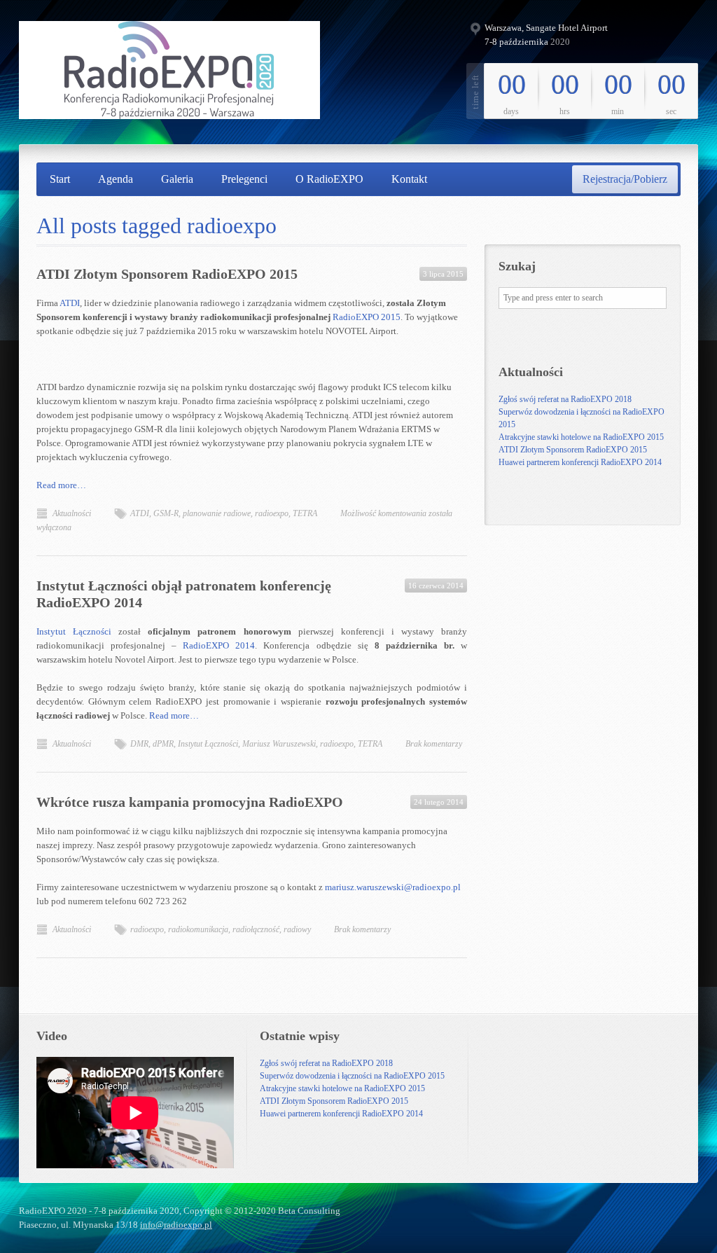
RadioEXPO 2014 (219, 645)
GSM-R (166, 513)
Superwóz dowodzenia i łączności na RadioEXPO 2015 (352, 1076)
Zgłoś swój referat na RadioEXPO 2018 (565, 399)
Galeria (177, 179)
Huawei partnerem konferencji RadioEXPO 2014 (580, 462)
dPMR (163, 744)
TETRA (305, 513)
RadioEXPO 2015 (367, 317)
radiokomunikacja (198, 929)
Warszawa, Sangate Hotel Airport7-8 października (546, 34)
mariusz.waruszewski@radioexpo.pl (393, 887)
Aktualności (72, 513)
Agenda (115, 179)
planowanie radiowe (217, 513)
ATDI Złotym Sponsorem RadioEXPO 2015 (167, 274)
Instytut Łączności (73, 631)
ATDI (70, 303)
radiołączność (255, 929)
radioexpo (271, 513)
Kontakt (409, 179)
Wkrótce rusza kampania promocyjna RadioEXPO (189, 802)
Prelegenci (244, 179)
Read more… (61, 485)
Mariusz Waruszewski (279, 744)
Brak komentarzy (433, 744)
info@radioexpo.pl (176, 1224)
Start (60, 179)
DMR (139, 744)
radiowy (297, 929)
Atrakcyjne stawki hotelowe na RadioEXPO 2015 (581, 437)
